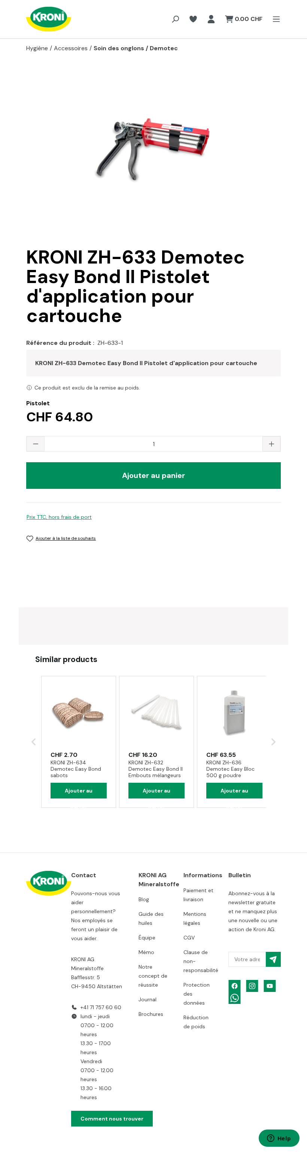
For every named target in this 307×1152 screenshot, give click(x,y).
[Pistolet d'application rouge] (153, 153)
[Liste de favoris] (193, 19)
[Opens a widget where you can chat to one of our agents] (279, 1139)
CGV (189, 937)
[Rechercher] (175, 19)
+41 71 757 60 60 (100, 1007)
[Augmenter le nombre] (271, 443)
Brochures (151, 1014)
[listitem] (78, 742)
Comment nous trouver (111, 1118)
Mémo (146, 952)
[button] (33, 741)
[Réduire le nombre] (36, 443)
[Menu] (274, 19)
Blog (144, 899)
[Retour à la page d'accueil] (41, 19)
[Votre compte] (211, 19)
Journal (147, 999)
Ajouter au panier (153, 475)
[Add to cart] (79, 790)
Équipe (147, 937)
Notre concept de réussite (153, 975)
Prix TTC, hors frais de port (59, 517)
